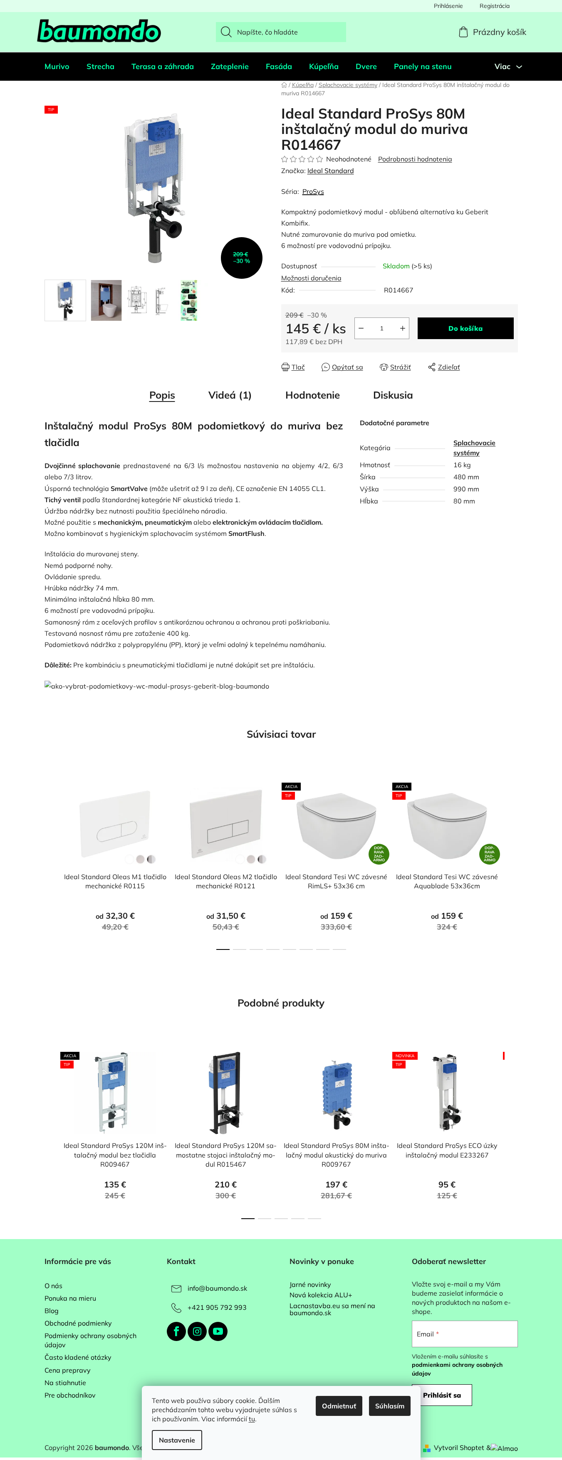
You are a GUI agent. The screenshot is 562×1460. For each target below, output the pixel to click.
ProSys (313, 191)
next (511, 863)
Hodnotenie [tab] (312, 395)
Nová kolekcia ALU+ (321, 1295)
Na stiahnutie (65, 1382)
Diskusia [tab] (393, 395)
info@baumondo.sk (217, 1288)
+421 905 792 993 (217, 1307)
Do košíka (465, 328)
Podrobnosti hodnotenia (415, 159)
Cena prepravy (68, 1370)
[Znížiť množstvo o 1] (361, 328)
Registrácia (495, 6)
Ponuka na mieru (70, 1298)
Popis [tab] (162, 395)
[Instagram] (197, 1331)
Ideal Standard (330, 170)
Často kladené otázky (78, 1357)
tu (252, 1419)
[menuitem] (57, 66)
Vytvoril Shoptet (459, 1447)
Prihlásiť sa (442, 1395)
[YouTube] (218, 1331)
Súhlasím (389, 1406)
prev (51, 863)
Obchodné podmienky (78, 1323)
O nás (53, 1286)
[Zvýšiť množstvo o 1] (402, 328)
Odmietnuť (339, 1406)
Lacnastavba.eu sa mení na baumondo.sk (332, 1309)
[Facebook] (176, 1331)
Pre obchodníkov (70, 1395)
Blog (52, 1310)
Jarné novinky (310, 1285)
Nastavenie (177, 1440)
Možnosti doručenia (311, 278)
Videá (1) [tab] (230, 395)
